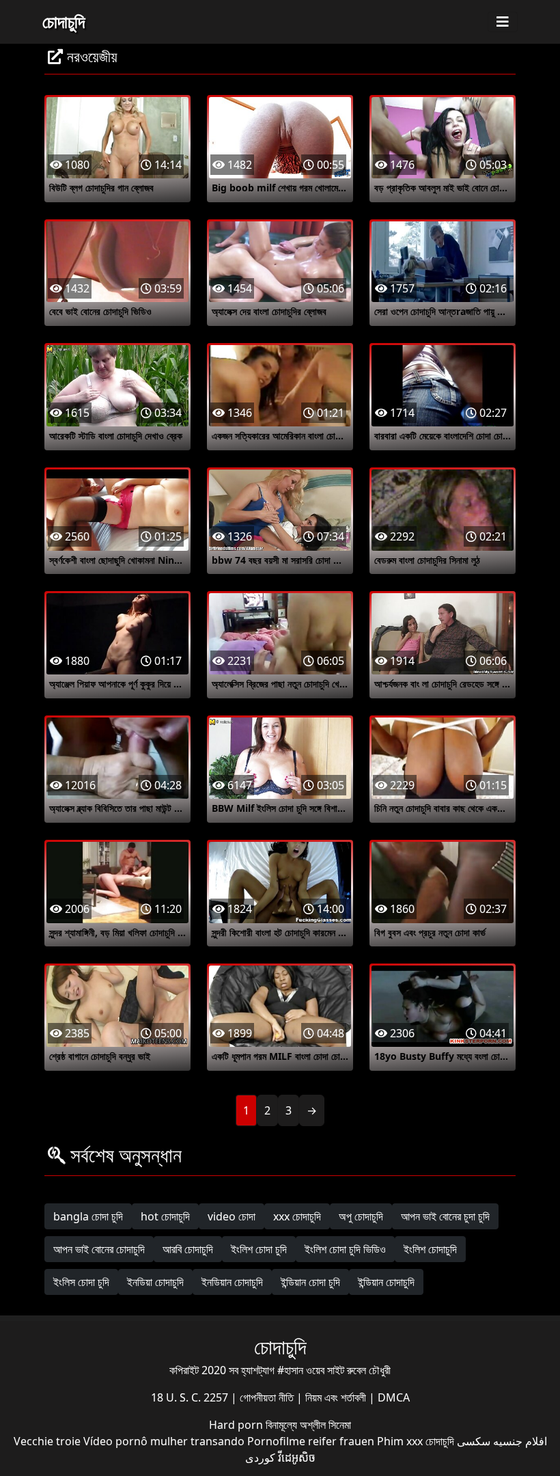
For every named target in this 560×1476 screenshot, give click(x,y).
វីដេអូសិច (297, 1457)
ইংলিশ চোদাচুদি (430, 1249)
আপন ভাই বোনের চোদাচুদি (99, 1249)
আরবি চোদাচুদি (188, 1249)
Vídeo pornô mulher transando (163, 1441)
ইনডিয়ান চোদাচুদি (232, 1281)
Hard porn (237, 1424)
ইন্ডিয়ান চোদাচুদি (386, 1281)
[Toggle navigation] (503, 22)
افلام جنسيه (520, 1441)
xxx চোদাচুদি (297, 1216)
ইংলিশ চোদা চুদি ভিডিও (345, 1249)
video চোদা (231, 1216)
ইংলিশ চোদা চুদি (259, 1249)
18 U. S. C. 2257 (191, 1397)
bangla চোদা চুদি (88, 1216)
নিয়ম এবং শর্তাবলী (337, 1397)
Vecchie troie (47, 1441)
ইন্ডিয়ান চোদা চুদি (310, 1281)
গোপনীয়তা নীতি (268, 1397)
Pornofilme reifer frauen (310, 1441)
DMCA (394, 1397)
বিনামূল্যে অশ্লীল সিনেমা (308, 1424)
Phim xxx (400, 1441)
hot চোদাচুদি (165, 1216)
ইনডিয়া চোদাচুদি (155, 1281)
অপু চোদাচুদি (361, 1216)
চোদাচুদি (63, 21)
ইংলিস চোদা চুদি (81, 1281)
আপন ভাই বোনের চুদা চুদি (445, 1216)
